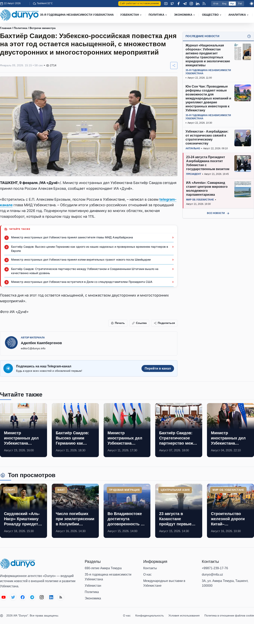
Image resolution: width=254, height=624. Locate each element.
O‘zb (215, 3)
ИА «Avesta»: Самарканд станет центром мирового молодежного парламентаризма (207, 188)
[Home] (19, 15)
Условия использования (184, 615)
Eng (224, 3)
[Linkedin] (198, 4)
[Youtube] (166, 4)
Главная (5, 28)
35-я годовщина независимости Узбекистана (108, 577)
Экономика (93, 598)
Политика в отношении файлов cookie (229, 615)
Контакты (150, 568)
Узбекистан (93, 585)
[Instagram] (191, 4)
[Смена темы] (251, 3)
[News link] (23, 430)
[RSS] (204, 4)
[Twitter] (172, 4)
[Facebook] (179, 4)
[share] (173, 65)
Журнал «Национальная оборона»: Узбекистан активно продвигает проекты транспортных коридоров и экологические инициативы (208, 55)
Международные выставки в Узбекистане (164, 583)
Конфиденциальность (149, 615)
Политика (20, 28)
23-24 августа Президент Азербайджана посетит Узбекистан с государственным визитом (207, 163)
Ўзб (240, 3)
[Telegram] (185, 4)
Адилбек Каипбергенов (41, 343)
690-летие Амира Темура (103, 568)
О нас (147, 574)
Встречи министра (43, 28)
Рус (232, 3)
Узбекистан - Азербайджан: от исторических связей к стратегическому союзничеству (207, 137)
